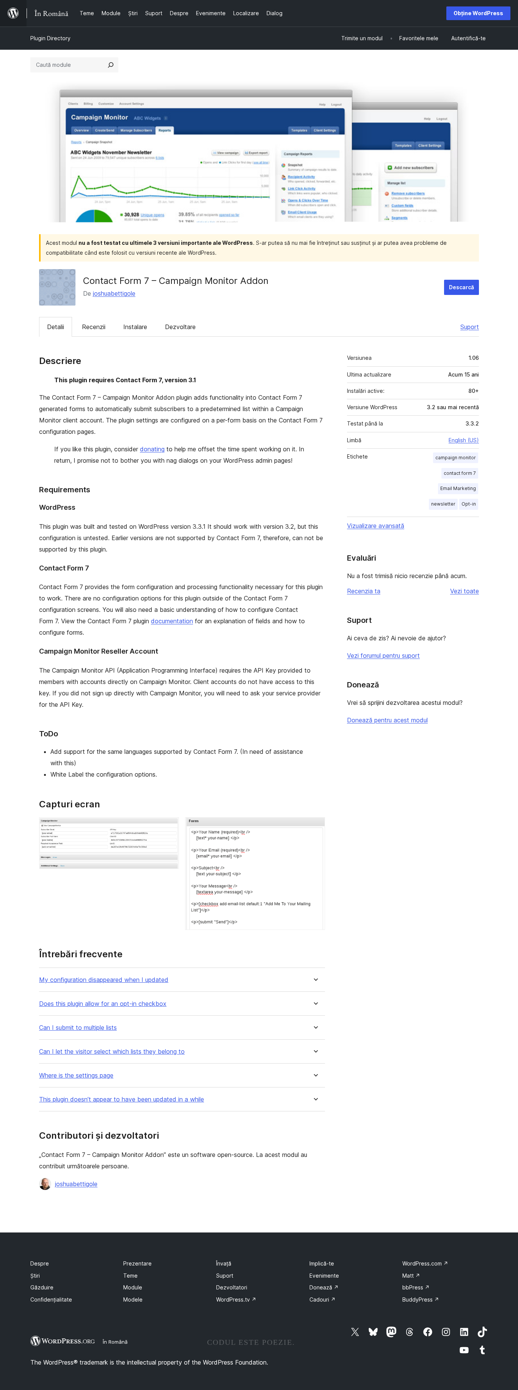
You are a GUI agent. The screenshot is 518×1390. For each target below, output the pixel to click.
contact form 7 (460, 473)
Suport (469, 327)
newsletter (443, 504)
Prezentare (137, 1263)
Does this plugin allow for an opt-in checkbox (102, 1003)
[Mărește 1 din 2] (169, 827)
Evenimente (324, 1275)
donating (152, 449)
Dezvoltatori (231, 1287)
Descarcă (461, 287)
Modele (133, 1299)
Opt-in (468, 504)
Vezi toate (464, 591)
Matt (411, 1275)
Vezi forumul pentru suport (383, 655)
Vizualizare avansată (375, 526)
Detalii (55, 327)
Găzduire (41, 1287)
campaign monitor (455, 457)
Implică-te (321, 1263)
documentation (172, 621)
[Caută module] (110, 64)
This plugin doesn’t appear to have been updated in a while (121, 1099)
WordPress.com (425, 1263)
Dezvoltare (180, 327)
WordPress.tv (236, 1299)
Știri (35, 1275)
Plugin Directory (50, 38)
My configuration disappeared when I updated (103, 979)
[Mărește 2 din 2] (315, 827)
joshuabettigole (114, 293)
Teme (130, 1275)
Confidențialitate (51, 1299)
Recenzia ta (363, 591)
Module (132, 1287)
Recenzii (93, 327)
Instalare (135, 327)
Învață (223, 1263)
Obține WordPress (478, 13)
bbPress (416, 1287)
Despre (39, 1263)
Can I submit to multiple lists (78, 1027)
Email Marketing (458, 488)
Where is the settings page (76, 1075)
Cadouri (322, 1299)
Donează (324, 1287)
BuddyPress (420, 1299)
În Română (115, 1342)
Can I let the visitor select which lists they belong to (112, 1051)
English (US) (464, 440)
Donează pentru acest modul (387, 720)
